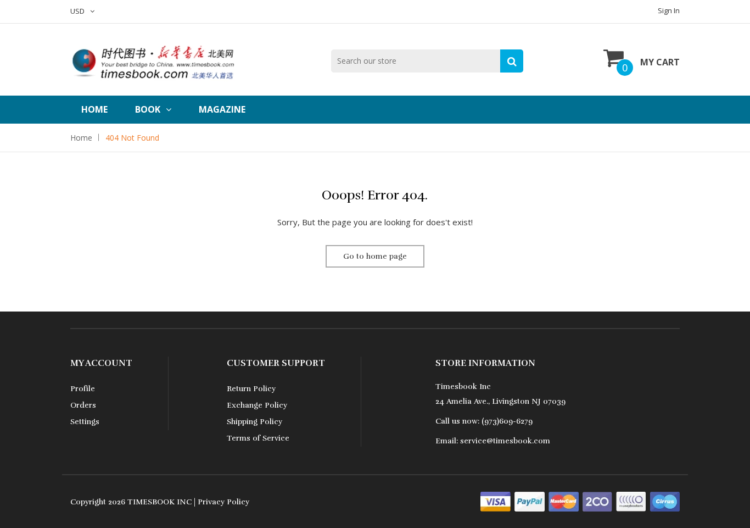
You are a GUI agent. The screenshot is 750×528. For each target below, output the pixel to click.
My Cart (660, 62)
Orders (83, 405)
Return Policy (251, 388)
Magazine (222, 109)
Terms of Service (258, 438)
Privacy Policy (223, 502)
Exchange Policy (257, 405)
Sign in (669, 10)
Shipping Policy (254, 421)
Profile (82, 388)
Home (94, 109)
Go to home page (375, 256)
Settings (84, 421)
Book (147, 109)
